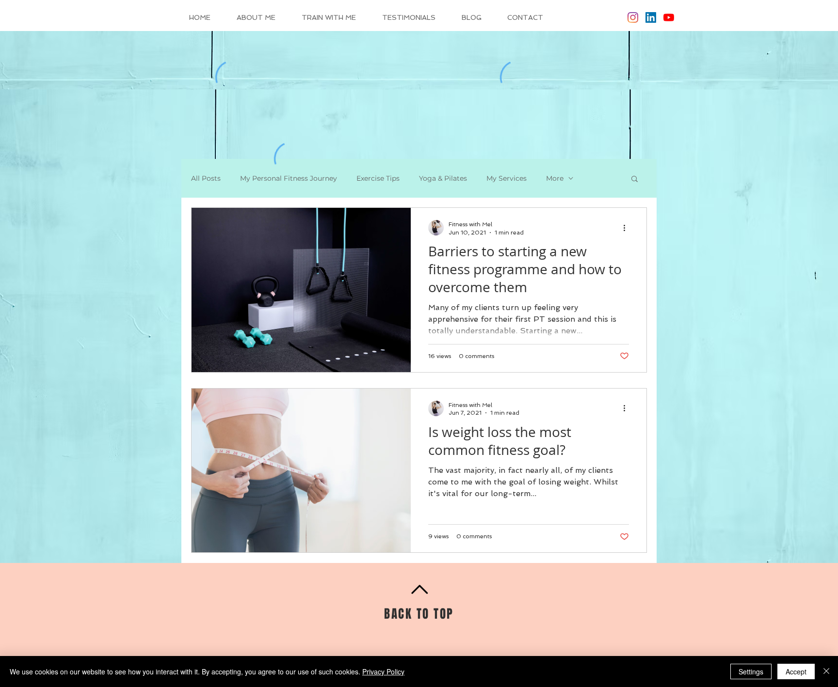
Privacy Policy (383, 671)
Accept (796, 671)
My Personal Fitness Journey (288, 178)
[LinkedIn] (650, 17)
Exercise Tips (378, 178)
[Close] (826, 671)
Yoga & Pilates (443, 178)
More (555, 178)
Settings (751, 671)
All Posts (206, 178)
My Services (506, 178)
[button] (634, 179)
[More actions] (627, 228)
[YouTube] (668, 17)
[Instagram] (633, 17)
